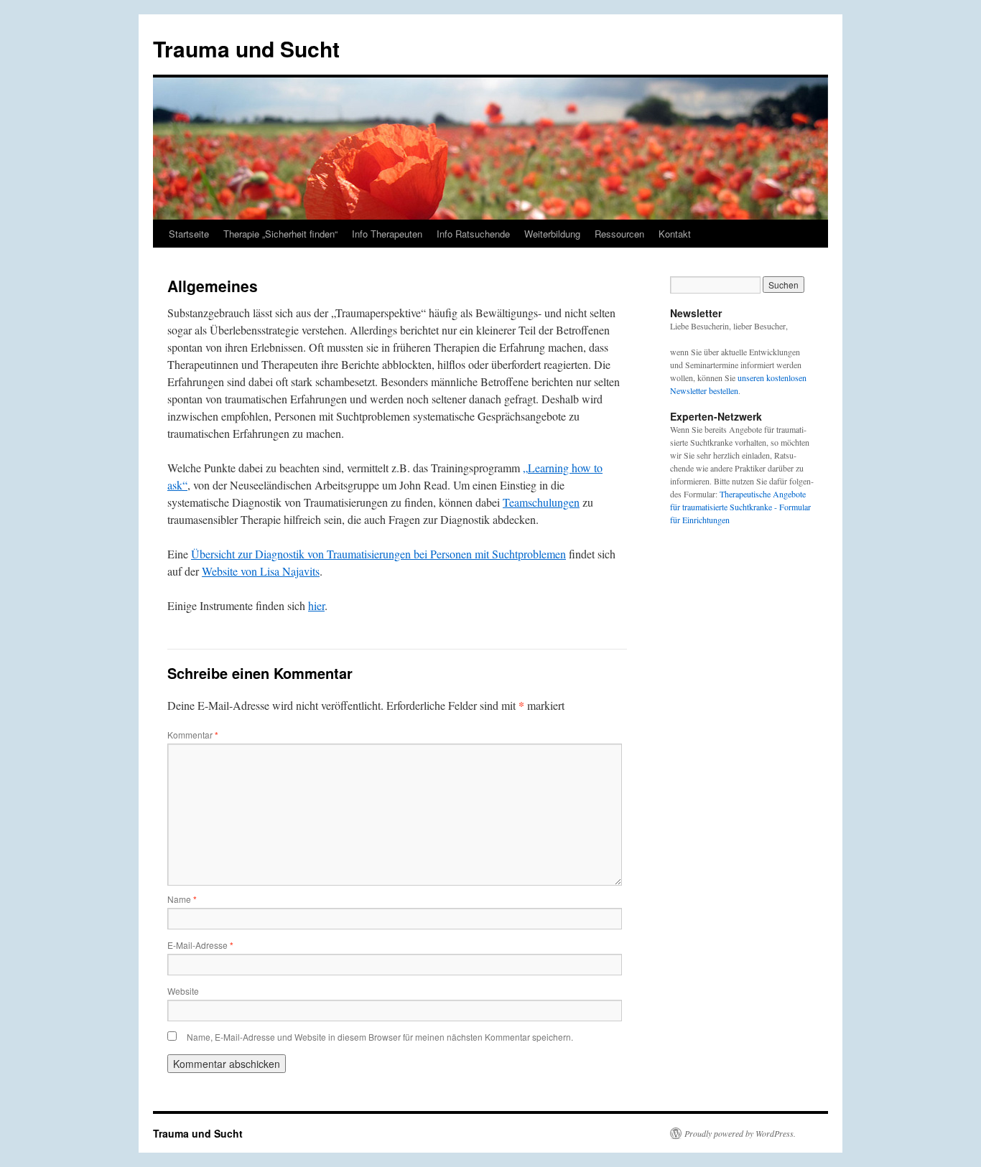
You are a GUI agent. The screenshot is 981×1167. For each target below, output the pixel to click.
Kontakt (675, 233)
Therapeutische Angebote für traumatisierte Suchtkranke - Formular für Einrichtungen (740, 506)
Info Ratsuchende (473, 233)
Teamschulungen (541, 502)
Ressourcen (619, 233)
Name (182, 899)
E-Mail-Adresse (200, 945)
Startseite (189, 233)
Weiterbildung (552, 233)
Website (183, 991)
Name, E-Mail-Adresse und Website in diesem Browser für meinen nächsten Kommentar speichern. (380, 1037)
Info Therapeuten (387, 233)
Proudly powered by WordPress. (740, 1133)
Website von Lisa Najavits (261, 570)
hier (316, 605)
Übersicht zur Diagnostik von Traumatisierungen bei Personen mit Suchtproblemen (378, 553)
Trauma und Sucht (246, 48)
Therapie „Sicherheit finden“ (280, 233)
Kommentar (192, 734)
